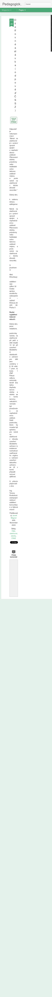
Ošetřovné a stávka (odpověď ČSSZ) (15, 65)
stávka (13, 536)
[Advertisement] (31, 56)
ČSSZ (13, 538)
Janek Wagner (14, 516)
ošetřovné (13, 533)
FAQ (13, 531)
